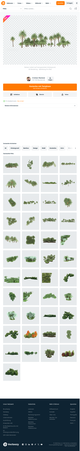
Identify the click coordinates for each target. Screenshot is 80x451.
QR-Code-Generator (9, 434)
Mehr (47, 3)
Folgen (50, 80)
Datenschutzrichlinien (69, 444)
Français (71, 419)
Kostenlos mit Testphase (40, 87)
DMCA (30, 411)
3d (5, 147)
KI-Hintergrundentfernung (11, 430)
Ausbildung (7, 419)
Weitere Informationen (11, 105)
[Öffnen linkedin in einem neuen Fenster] (29, 443)
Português (72, 414)
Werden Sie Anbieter (53, 417)
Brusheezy (6, 408)
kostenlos (53, 147)
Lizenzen (31, 408)
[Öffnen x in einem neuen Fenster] (38, 443)
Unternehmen (7, 416)
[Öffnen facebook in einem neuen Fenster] (23, 443)
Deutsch (71, 416)
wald (43, 147)
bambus (26, 147)
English (71, 408)
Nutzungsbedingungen (54, 444)
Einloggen (70, 3)
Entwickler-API (7, 422)
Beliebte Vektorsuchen (32, 417)
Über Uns (52, 414)
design (35, 147)
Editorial (38, 3)
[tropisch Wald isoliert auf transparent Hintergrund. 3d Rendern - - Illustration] (30, 276)
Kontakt (51, 411)
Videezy (5, 414)
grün (62, 147)
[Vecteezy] (3, 3)
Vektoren (10, 3)
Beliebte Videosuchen (32, 426)
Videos (28, 3)
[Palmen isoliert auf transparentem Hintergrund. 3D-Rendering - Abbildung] (11, 163)
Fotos (19, 3)
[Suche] (70, 8)
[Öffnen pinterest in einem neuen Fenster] (32, 443)
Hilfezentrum (53, 408)
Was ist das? (20, 101)
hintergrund (15, 147)
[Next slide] (72, 147)
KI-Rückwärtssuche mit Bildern (10, 426)
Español (71, 411)
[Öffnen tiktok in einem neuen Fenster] (35, 443)
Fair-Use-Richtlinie (68, 445)
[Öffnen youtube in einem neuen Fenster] (41, 443)
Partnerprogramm (34, 414)
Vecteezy (6, 411)
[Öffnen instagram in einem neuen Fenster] (26, 443)
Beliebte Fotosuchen (32, 422)
